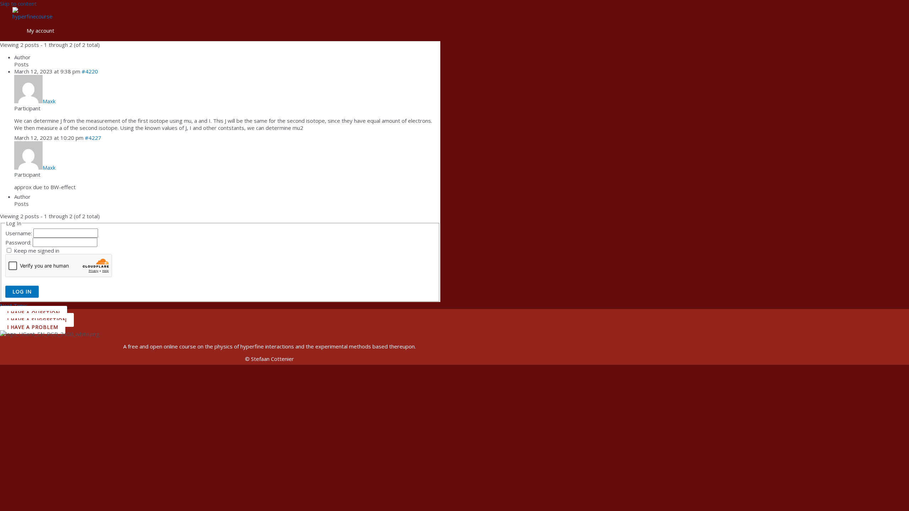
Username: (19, 233)
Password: (19, 242)
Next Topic (17, 305)
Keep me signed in (36, 250)
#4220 (90, 71)
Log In (22, 291)
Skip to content (18, 3)
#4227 (93, 137)
